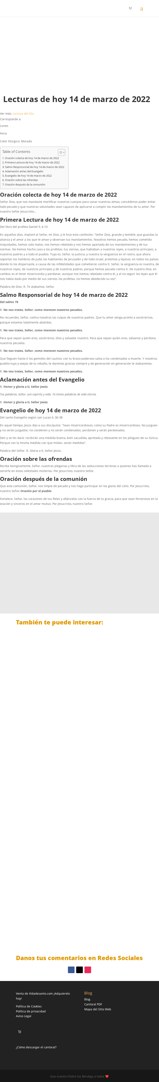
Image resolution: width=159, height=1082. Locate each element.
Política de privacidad (31, 1011)
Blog (87, 999)
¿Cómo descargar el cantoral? (36, 1047)
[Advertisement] (79, 52)
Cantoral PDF (93, 1004)
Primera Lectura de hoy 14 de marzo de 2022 (32, 162)
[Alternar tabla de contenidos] (59, 152)
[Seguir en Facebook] (71, 970)
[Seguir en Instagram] (87, 970)
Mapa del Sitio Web (97, 1009)
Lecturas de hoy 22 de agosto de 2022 (53, 718)
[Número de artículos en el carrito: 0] (19, 1031)
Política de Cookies (29, 1006)
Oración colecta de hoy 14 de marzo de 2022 (32, 158)
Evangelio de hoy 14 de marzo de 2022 (28, 175)
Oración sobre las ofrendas (21, 180)
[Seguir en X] (79, 970)
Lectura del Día (23, 113)
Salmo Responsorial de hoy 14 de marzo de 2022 (34, 167)
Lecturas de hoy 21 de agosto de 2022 (53, 822)
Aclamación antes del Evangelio (24, 171)
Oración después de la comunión (25, 184)
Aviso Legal (23, 1016)
